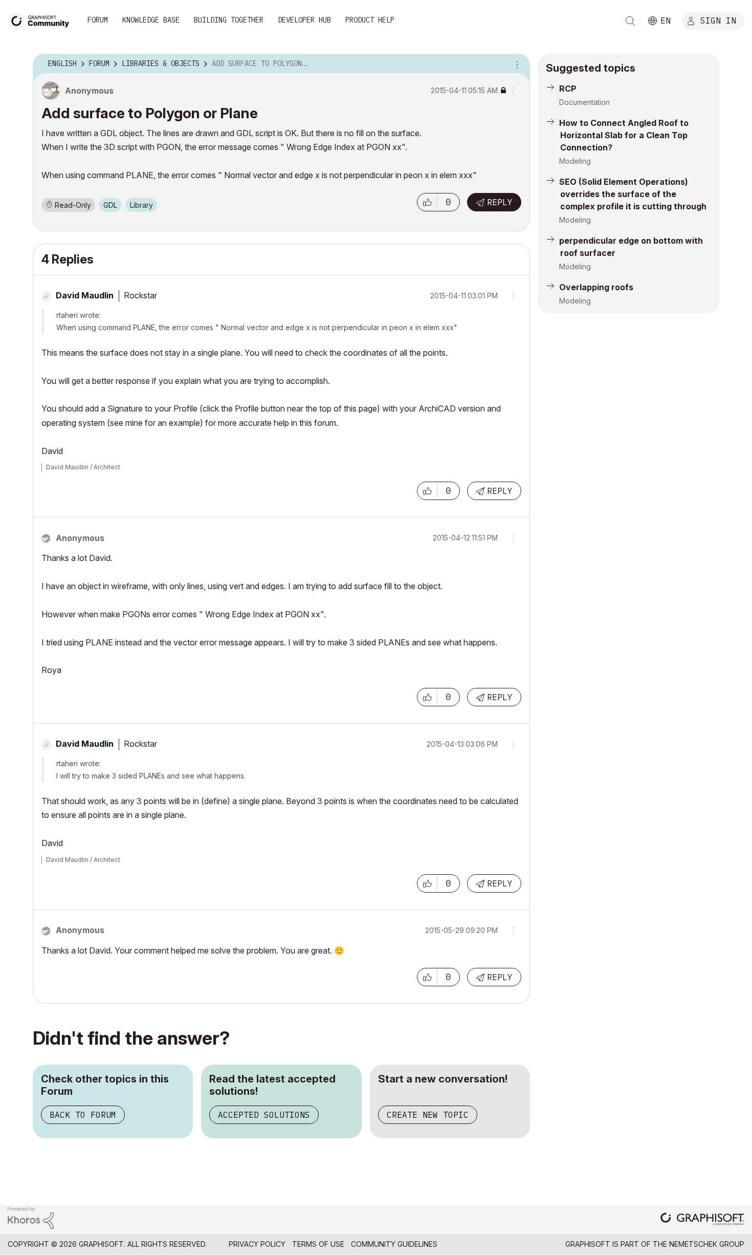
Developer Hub (304, 20)
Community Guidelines (394, 1244)
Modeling (575, 161)
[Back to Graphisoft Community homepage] (42, 19)
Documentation (584, 102)
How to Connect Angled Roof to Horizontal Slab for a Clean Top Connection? (624, 135)
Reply (500, 202)
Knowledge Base (151, 20)
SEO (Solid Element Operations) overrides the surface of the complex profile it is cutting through (632, 194)
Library (141, 205)
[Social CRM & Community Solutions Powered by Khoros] (31, 1217)
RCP (568, 88)
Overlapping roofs (596, 287)
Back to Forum (83, 1115)
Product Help (369, 20)
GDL (110, 205)
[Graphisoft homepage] (702, 1220)
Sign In (718, 20)
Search (630, 21)
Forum (97, 20)
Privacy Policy (257, 1244)
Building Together (228, 20)
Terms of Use (318, 1244)
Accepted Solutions (264, 1115)
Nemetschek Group (706, 1244)
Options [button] (515, 64)
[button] (427, 202)
